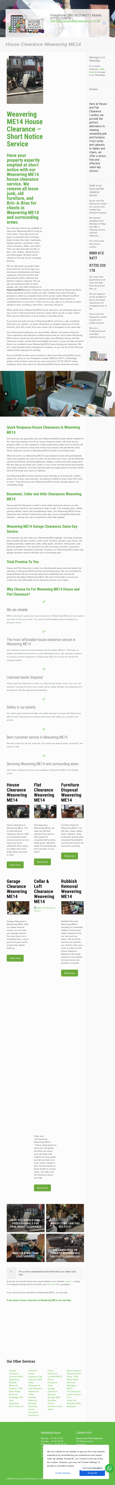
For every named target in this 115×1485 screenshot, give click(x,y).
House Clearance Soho (52, 1382)
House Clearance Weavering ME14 (17, 792)
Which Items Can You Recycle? (65, 1225)
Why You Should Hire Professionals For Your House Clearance (25, 1223)
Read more (15, 865)
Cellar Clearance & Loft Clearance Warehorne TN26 (35, 1388)
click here (51, 1284)
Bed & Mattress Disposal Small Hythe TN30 (74, 1373)
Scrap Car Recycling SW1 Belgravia (74, 1403)
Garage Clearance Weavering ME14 (17, 888)
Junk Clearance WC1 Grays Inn (16, 1403)
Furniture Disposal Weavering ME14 (71, 792)
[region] (76, 1462)
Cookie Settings (62, 1473)
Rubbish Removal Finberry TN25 (16, 1385)
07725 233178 (60, 18)
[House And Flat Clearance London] (27, 25)
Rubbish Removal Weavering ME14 (71, 888)
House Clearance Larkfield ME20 (55, 1373)
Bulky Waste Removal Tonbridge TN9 (16, 1394)
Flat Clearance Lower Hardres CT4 (74, 1394)
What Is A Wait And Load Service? (26, 1255)
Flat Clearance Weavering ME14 (44, 792)
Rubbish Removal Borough (32, 1400)
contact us (69, 1281)
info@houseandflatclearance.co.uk (75, 21)
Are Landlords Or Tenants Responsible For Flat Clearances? (65, 1253)
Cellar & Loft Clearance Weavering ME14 (44, 891)
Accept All (92, 1473)
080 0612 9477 (79, 15)
